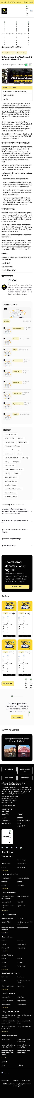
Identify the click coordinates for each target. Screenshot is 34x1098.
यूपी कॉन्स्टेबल (20, 977)
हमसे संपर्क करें (21, 826)
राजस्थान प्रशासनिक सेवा (23, 878)
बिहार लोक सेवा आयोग (22, 928)
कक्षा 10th (4, 966)
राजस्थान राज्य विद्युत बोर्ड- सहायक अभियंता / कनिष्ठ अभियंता (8, 1053)
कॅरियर (19, 823)
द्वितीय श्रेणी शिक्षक (6, 864)
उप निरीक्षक (4, 882)
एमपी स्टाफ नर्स (21, 948)
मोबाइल (3, 1065)
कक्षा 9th (19, 962)
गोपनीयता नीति (5, 1081)
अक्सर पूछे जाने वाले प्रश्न (23, 820)
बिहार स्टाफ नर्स (5, 948)
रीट (2, 860)
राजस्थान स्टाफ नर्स (21, 944)
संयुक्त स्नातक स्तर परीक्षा (23, 896)
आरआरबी (4, 944)
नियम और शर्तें (26, 1081)
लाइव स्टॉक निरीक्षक (6, 1004)
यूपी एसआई (4, 977)
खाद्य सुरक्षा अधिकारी (6, 997)
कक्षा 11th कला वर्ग (22, 966)
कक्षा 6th (4, 959)
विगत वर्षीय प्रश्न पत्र (6, 823)
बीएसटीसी (4, 867)
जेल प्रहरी (4, 885)
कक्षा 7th (19, 959)
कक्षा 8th (4, 962)
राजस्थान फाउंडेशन (6, 878)
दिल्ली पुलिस (20, 902)
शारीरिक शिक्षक (21, 867)
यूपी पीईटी (4, 980)
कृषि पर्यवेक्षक (20, 997)
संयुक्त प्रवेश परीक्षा (21, 1001)
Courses (4, 818)
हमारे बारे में (20, 818)
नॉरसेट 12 (19, 940)
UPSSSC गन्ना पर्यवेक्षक (7, 1001)
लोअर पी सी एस (21, 986)
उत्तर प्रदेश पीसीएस (6, 922)
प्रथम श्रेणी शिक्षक (21, 864)
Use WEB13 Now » (17, 587)
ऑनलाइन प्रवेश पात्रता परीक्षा (24, 1027)
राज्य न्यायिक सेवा (6, 1039)
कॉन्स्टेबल (19, 882)
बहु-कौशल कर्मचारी (21, 906)
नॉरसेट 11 (4, 940)
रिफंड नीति (15, 1081)
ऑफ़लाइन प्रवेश (5, 820)
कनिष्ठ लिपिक (20, 885)
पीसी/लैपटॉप (20, 1065)
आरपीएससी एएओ (21, 1004)
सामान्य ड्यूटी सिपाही (6, 902)
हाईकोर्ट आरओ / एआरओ (8, 986)
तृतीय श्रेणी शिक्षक (21, 860)
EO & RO (20, 918)
